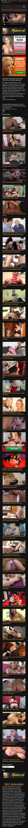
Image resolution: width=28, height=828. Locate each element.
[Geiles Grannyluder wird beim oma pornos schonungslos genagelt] (14, 529)
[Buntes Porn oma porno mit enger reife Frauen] (14, 717)
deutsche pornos (23, 1)
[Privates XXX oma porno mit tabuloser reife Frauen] (14, 206)
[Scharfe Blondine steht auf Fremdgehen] (14, 632)
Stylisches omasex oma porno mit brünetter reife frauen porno (12, 165)
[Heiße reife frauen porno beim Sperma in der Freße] (14, 648)
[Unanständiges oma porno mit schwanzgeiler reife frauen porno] (14, 546)
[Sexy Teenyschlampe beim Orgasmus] (14, 174)
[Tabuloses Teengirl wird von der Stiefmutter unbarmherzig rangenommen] (14, 752)
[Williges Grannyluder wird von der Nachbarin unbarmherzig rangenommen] (14, 404)
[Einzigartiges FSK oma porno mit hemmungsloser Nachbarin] (14, 478)
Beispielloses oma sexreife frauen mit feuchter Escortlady (13, 357)
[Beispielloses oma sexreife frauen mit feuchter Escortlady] (14, 348)
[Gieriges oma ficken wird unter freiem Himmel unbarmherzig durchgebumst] (14, 460)
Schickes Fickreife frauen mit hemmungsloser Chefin (10, 743)
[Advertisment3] (14, 442)
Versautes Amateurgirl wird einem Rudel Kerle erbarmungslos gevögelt (13, 519)
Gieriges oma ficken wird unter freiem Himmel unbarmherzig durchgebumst (12, 469)
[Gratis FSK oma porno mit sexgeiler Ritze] (14, 563)
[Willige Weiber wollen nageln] (14, 190)
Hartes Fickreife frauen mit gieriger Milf (13, 606)
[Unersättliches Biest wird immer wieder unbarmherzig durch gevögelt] (14, 295)
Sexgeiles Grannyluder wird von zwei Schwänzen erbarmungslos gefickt (12, 268)
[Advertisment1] (14, 45)
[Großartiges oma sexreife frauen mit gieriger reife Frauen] (14, 122)
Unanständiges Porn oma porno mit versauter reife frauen (12, 692)
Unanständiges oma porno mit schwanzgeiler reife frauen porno (11, 554)
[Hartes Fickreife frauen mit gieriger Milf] (14, 597)
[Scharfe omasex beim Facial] (14, 312)
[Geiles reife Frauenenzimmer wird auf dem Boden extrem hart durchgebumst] (14, 139)
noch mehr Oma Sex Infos (8, 99)
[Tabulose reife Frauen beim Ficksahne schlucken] (14, 329)
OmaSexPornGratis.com (13, 10)
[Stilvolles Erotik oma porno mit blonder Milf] (14, 367)
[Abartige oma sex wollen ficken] (14, 701)
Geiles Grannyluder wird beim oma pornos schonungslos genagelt (14, 537)
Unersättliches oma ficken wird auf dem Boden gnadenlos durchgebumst (13, 251)
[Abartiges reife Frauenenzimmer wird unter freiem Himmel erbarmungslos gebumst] (14, 224)
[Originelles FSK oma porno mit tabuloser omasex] (14, 277)
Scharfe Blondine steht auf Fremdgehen (13, 639)
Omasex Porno (6, 2)
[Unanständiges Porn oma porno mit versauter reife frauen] (14, 684)
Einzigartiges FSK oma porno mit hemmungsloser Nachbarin (11, 486)
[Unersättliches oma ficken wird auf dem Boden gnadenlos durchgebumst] (14, 242)
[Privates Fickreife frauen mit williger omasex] (14, 422)
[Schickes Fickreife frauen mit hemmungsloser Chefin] (14, 735)
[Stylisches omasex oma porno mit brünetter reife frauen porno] (14, 157)
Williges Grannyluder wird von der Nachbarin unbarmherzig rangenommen (13, 413)
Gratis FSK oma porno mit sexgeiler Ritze (13, 571)
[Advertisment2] (14, 66)
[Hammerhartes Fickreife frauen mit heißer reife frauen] (14, 385)
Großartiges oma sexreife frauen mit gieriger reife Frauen (12, 130)
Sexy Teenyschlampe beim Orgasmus (12, 182)
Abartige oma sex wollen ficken (11, 709)
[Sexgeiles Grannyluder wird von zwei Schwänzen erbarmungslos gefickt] (14, 260)
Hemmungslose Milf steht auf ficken (12, 503)
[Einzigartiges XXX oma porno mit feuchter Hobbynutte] (14, 667)
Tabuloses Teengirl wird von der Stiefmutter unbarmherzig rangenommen (13, 760)
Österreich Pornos (12, 1)
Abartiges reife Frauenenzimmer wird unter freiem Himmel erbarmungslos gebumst (14, 233)
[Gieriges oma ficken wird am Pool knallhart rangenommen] (14, 614)
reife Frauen (14, 109)
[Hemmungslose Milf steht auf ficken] (14, 495)
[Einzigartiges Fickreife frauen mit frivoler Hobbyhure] (14, 579)
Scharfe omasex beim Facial (10, 320)
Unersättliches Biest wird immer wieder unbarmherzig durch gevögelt (13, 303)
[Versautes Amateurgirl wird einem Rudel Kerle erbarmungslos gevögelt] (14, 511)
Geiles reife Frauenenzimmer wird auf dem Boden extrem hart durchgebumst (14, 148)
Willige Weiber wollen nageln (10, 198)
